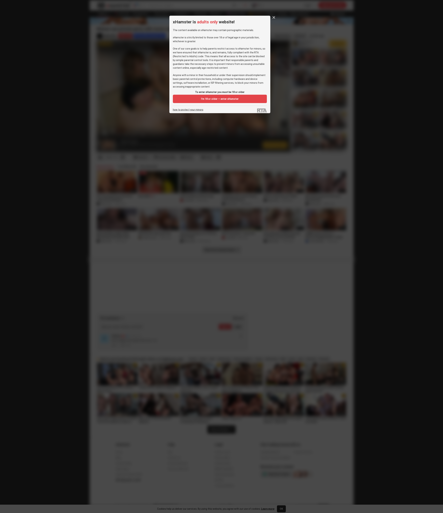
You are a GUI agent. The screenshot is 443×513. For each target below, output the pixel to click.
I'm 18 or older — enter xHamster (220, 98)
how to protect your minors (188, 109)
